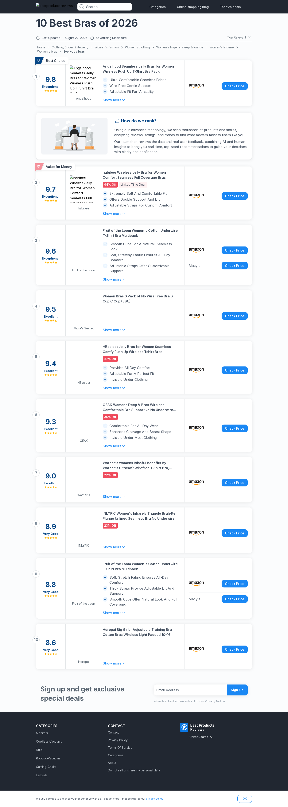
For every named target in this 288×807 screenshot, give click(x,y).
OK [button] (244, 798)
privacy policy (154, 798)
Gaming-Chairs (46, 766)
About (112, 762)
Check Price (234, 86)
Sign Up (237, 690)
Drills (39, 750)
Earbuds (41, 775)
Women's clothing (137, 47)
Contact (113, 732)
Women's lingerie (222, 47)
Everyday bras (74, 51)
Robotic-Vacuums (48, 758)
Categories (157, 7)
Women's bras (47, 51)
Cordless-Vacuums (49, 741)
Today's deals (230, 7)
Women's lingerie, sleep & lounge (179, 47)
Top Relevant (236, 37)
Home (41, 47)
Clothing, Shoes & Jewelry (70, 47)
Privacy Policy (118, 740)
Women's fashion (107, 47)
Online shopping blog (193, 7)
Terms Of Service (120, 747)
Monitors (42, 733)
